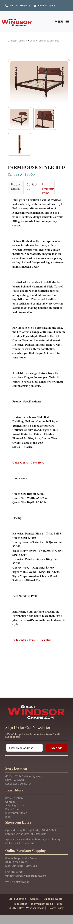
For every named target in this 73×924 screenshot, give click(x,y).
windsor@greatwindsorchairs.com (25, 875)
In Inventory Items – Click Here (32, 640)
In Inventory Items (48, 188)
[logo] (16, 20)
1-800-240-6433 (17, 861)
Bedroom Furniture (17, 41)
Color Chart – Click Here (28, 462)
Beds (32, 41)
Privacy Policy (55, 907)
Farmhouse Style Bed (48, 41)
